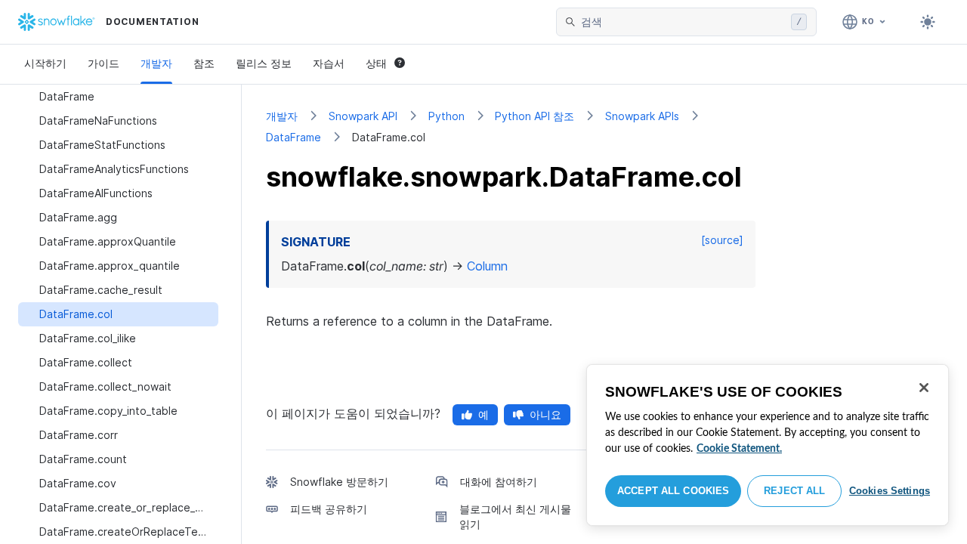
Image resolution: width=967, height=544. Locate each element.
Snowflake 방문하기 (339, 481)
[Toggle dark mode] (928, 22)
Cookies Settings (889, 490)
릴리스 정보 (264, 63)
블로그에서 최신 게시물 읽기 (515, 516)
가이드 (103, 63)
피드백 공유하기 (328, 508)
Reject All (794, 490)
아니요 (545, 414)
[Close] (924, 387)
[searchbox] (683, 22)
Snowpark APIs (642, 116)
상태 (376, 63)
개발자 (156, 63)
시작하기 (45, 63)
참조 (204, 63)
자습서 (328, 63)
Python (446, 116)
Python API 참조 (534, 116)
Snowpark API (363, 116)
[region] (767, 445)
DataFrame (293, 137)
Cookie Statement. (739, 449)
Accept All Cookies (673, 490)
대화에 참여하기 (498, 481)
